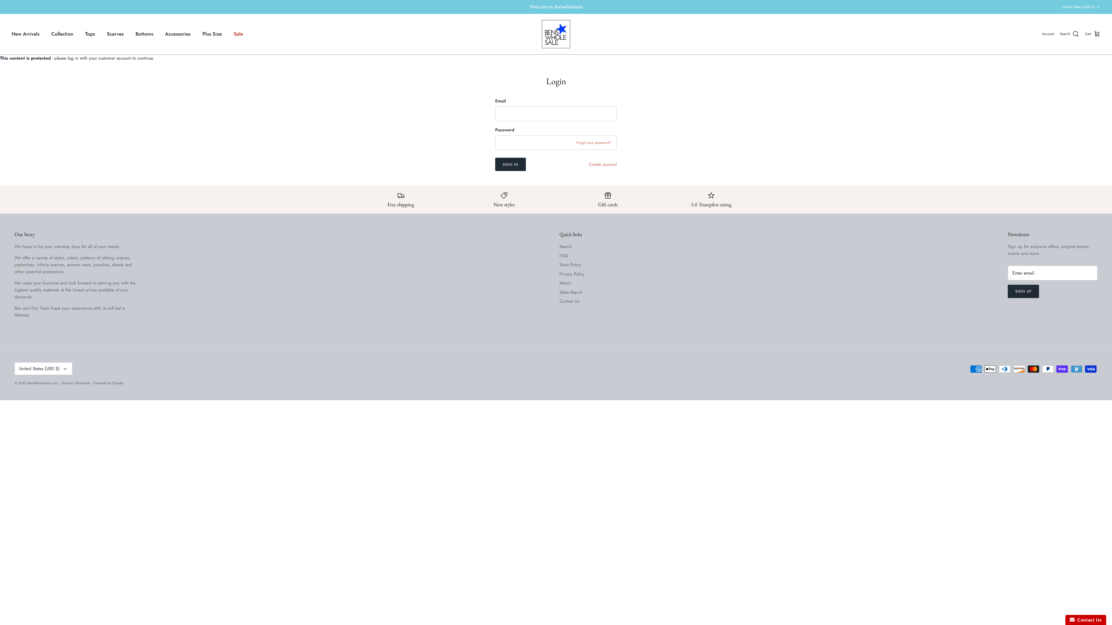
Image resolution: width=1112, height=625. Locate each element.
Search (565, 246)
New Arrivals (25, 33)
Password (504, 130)
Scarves (115, 33)
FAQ (563, 256)
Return (565, 283)
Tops (90, 33)
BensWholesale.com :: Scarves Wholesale (59, 383)
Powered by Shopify (108, 383)
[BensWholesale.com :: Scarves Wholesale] (556, 34)
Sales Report (570, 292)
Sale (238, 33)
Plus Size (212, 33)
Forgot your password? (593, 142)
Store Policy (570, 265)
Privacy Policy (572, 274)
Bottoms (144, 33)
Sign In (510, 164)
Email (500, 101)
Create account (603, 164)
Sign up (1023, 291)
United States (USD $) (1078, 7)
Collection (62, 33)
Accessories (178, 33)
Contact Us (569, 301)
